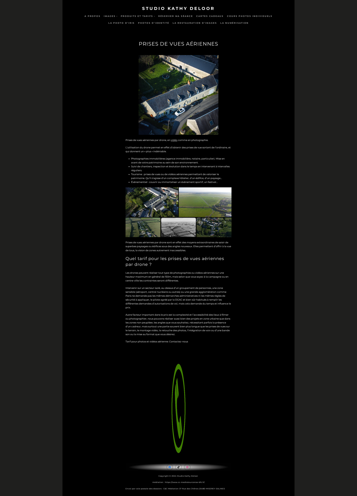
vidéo (174, 140)
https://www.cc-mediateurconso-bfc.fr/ (185, 482)
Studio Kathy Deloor (178, 8)
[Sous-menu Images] (116, 16)
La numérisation (234, 23)
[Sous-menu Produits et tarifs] (154, 16)
